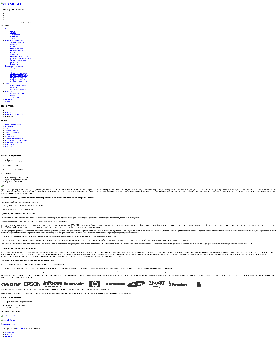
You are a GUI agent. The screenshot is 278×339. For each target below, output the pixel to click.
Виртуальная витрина (18, 78)
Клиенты (13, 33)
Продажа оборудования (14, 40)
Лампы (12, 52)
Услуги (7, 83)
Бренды (12, 31)
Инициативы (14, 37)
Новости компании (17, 93)
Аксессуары (14, 62)
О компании (9, 29)
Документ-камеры (16, 50)
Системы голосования (18, 60)
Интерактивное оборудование (21, 58)
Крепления (14, 64)
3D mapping (14, 68)
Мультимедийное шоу (18, 72)
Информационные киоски (19, 81)
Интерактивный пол (17, 80)
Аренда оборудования (18, 89)
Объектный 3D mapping (18, 74)
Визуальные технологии (14, 66)
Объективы (14, 54)
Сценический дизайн (17, 70)
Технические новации (18, 97)
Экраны (12, 46)
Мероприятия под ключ (18, 85)
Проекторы (14, 44)
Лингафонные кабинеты (19, 56)
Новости (8, 91)
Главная (8, 112)
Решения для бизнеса (17, 42)
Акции (12, 95)
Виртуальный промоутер (19, 76)
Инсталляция (14, 87)
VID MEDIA (20, 329)
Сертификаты (15, 35)
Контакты (13, 39)
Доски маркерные (16, 48)
